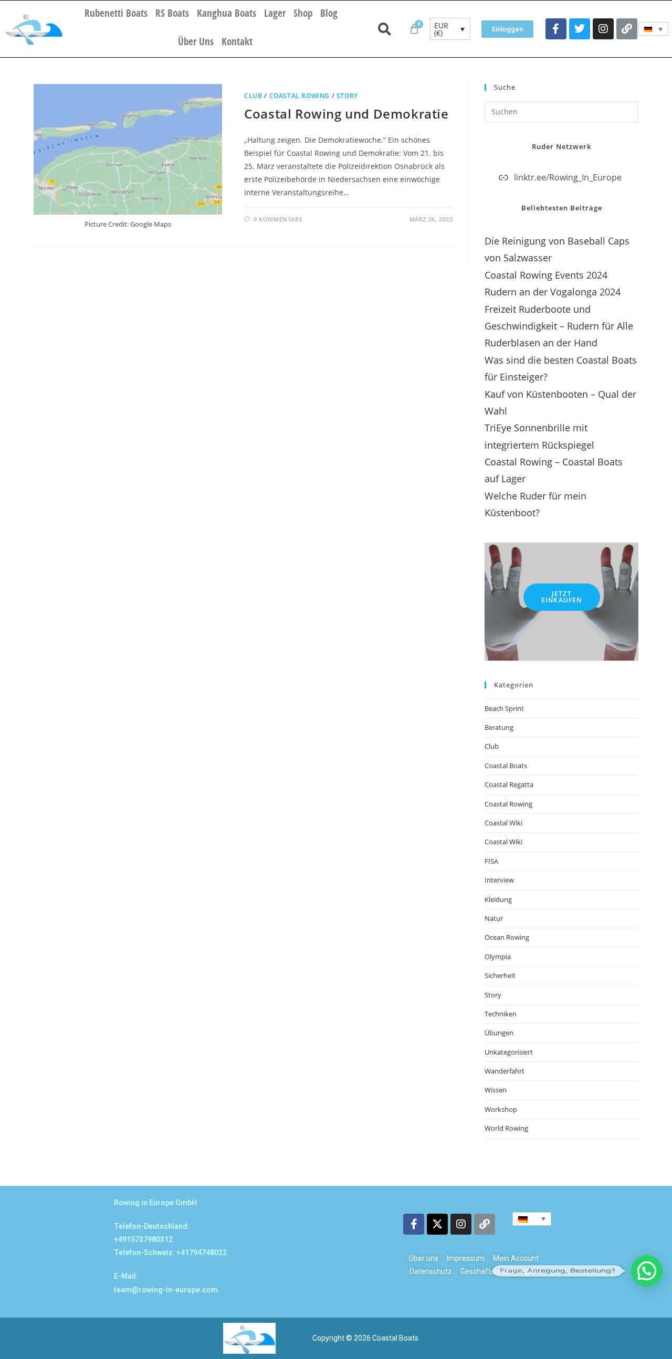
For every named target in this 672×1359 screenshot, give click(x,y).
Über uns (196, 41)
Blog (329, 13)
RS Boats (172, 13)
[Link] (626, 28)
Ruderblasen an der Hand (541, 342)
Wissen (496, 1090)
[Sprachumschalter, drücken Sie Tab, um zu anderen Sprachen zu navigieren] (653, 29)
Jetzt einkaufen (561, 596)
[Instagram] (603, 28)
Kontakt (237, 41)
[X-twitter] (437, 1224)
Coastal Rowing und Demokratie (346, 113)
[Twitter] (579, 28)
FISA (491, 861)
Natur (494, 918)
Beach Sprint (504, 708)
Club (253, 95)
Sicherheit (500, 975)
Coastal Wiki (503, 822)
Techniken (501, 1013)
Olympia (498, 956)
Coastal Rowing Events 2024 (546, 275)
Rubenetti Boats (116, 13)
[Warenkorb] (414, 28)
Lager (275, 13)
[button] (647, 1271)
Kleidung (498, 899)
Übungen (499, 1032)
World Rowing (506, 1128)
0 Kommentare (278, 219)
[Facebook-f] (555, 28)
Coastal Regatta (509, 784)
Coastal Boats (506, 765)
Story (347, 95)
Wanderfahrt (504, 1071)
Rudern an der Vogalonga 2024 (553, 291)
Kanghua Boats (226, 13)
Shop (302, 13)
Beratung (499, 727)
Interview (499, 880)
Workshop (501, 1109)
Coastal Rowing (299, 95)
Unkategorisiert (509, 1052)
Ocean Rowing (507, 937)
